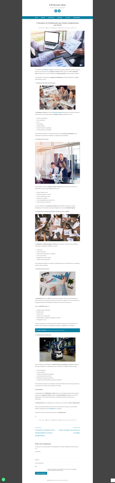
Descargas (60, 17)
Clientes (43, 17)
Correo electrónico (39, 463)
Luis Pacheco (42, 27)
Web (36, 466)
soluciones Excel (73, 27)
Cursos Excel (51, 17)
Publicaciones (76, 17)
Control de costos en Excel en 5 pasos (56, 330)
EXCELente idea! (57, 4)
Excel (65, 27)
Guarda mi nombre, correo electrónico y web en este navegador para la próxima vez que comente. (62, 470)
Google (68, 27)
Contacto (68, 17)
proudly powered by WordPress (61, 480)
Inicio (36, 17)
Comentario (38, 451)
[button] (3, 479)
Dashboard (56, 27)
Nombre (37, 459)
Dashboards (52, 408)
